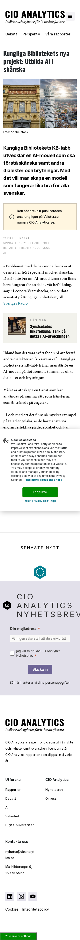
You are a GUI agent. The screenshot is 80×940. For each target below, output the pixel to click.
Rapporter (12, 789)
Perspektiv (31, 34)
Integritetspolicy (35, 909)
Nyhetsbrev (54, 789)
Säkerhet (12, 816)
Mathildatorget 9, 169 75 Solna (18, 870)
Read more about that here (43, 479)
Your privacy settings (18, 936)
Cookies (11, 909)
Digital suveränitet (19, 825)
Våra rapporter (57, 34)
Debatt (11, 34)
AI (6, 807)
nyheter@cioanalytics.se (19, 855)
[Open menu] (70, 16)
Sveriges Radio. (16, 303)
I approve (40, 492)
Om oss (51, 798)
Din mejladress (23, 628)
